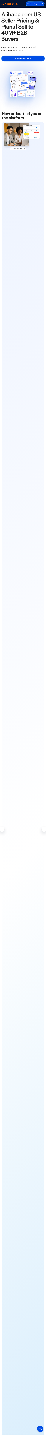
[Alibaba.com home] (9, 4)
